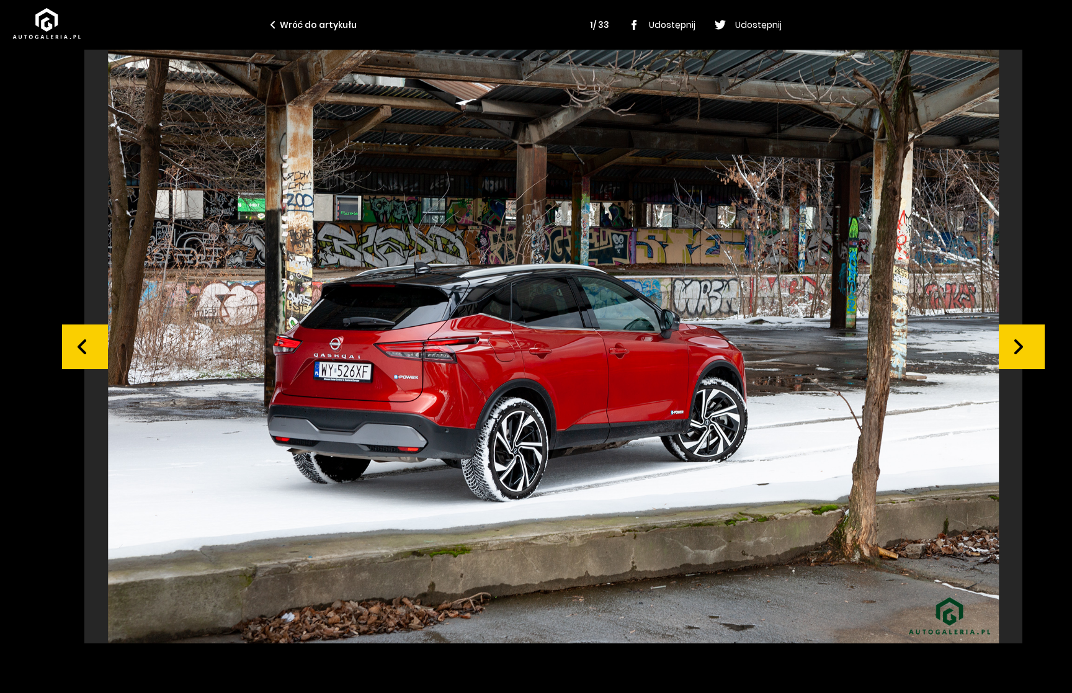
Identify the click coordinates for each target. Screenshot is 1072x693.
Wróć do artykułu (318, 25)
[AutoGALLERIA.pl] (46, 23)
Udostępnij (672, 25)
